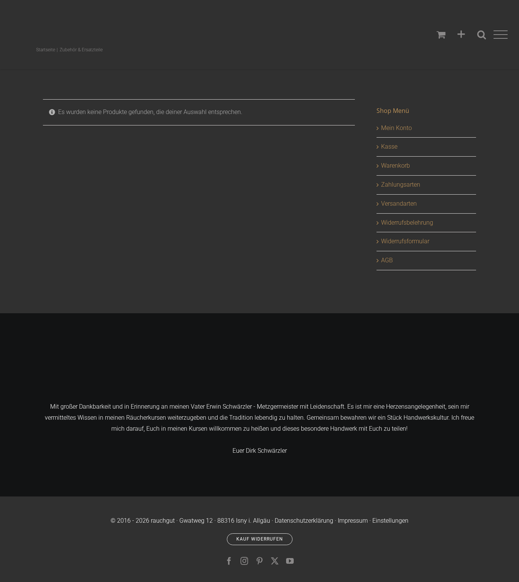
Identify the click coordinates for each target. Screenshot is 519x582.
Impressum (353, 520)
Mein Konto (396, 128)
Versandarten (399, 203)
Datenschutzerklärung (304, 520)
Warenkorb (395, 165)
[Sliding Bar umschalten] (461, 34)
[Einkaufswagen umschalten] (441, 34)
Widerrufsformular (405, 241)
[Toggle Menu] (501, 34)
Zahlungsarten (400, 184)
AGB (387, 260)
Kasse (389, 146)
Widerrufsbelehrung (407, 222)
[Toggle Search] (481, 34)
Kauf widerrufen (259, 539)
